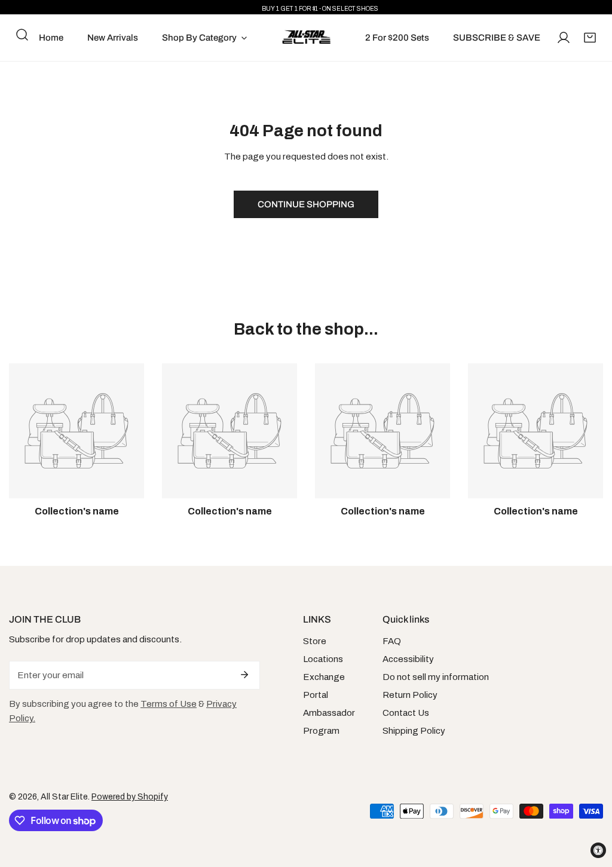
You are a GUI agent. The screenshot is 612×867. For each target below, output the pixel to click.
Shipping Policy (413, 731)
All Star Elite (64, 796)
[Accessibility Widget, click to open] (598, 850)
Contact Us (405, 713)
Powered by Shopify (129, 796)
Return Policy (409, 695)
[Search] (22, 35)
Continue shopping (306, 204)
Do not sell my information (435, 677)
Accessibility (408, 659)
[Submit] (244, 674)
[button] (590, 37)
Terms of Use (168, 704)
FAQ (391, 641)
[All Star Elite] (306, 37)
